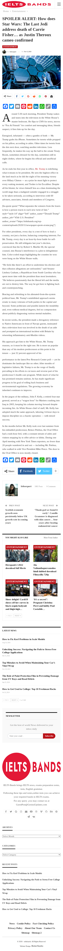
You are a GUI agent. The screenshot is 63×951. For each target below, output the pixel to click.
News (12, 923)
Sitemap (25, 933)
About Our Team (33, 928)
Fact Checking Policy (43, 923)
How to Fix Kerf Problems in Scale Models (23, 639)
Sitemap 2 (37, 933)
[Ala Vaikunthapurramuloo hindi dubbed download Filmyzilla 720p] (45, 553)
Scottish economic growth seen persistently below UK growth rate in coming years (16, 516)
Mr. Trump (40, 169)
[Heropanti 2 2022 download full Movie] (18, 553)
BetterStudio (37, 946)
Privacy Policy (15, 928)
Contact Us (49, 928)
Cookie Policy (24, 923)
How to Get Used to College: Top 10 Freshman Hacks (29, 689)
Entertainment (10, 47)
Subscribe (49, 736)
